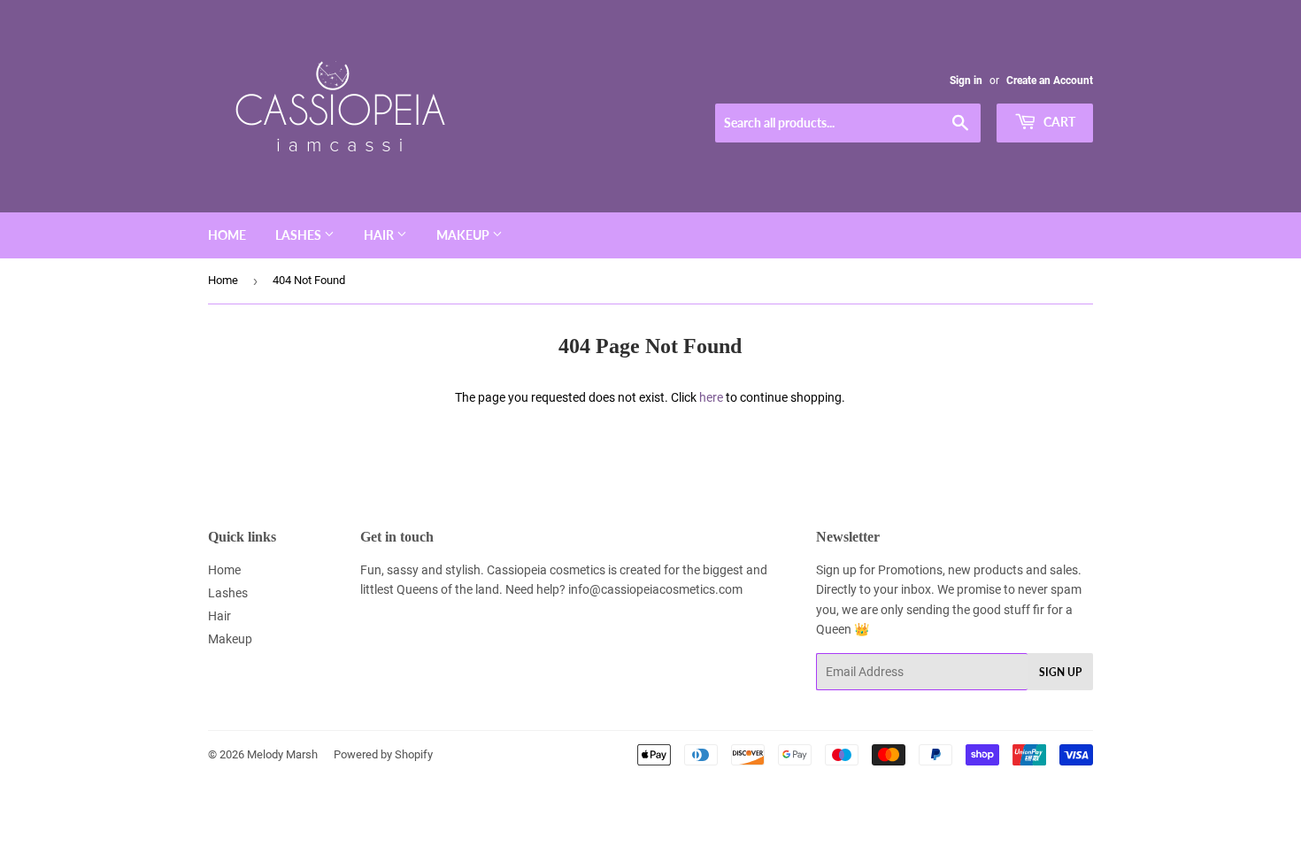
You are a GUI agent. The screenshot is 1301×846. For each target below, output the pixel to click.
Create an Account (1049, 80)
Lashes (299, 234)
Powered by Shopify (383, 754)
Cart (1058, 121)
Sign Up (1060, 672)
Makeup (464, 234)
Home (227, 234)
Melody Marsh (282, 754)
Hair (380, 234)
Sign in (966, 80)
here (711, 397)
